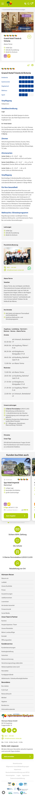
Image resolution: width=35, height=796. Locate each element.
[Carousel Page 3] (11, 522)
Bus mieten (5, 686)
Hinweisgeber (10, 775)
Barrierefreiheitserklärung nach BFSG (17, 772)
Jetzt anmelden (9, 756)
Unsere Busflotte (6, 586)
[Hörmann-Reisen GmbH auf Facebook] (3, 730)
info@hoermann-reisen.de (15, 270)
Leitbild (3, 582)
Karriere (4, 621)
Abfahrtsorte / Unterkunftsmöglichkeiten (14, 678)
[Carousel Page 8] (18, 522)
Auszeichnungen (6, 594)
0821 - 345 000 (11, 267)
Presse (3, 590)
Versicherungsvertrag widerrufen (12, 663)
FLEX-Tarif (4, 690)
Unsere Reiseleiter (7, 628)
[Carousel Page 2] (10, 522)
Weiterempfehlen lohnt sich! (10, 667)
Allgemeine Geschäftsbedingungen (17, 766)
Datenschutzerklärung (17, 778)
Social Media (5, 613)
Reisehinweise (17, 763)
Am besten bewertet (7, 605)
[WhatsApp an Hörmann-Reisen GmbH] (29, 268)
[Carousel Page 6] (15, 522)
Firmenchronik (6, 609)
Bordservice (5, 705)
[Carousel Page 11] (22, 522)
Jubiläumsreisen (6, 598)
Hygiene (4, 701)
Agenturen (25, 775)
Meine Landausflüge (8, 632)
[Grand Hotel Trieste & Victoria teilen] (28, 65)
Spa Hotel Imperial (11, 482)
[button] (3, 792)
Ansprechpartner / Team (9, 624)
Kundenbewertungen (8, 647)
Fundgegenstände (7, 675)
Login (18, 775)
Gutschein (4, 655)
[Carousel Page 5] (14, 522)
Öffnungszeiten (6, 640)
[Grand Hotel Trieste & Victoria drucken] (32, 65)
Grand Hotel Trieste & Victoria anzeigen (14, 9)
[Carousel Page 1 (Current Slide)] (8, 522)
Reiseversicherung (7, 659)
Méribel (3, 698)
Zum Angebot (10, 516)
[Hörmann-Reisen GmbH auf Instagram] (9, 730)
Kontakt (4, 636)
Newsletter (4, 671)
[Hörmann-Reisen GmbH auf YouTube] (14, 730)
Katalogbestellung (7, 651)
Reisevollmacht (6, 694)
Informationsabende (8, 709)
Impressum (17, 769)
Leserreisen (5, 601)
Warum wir (4, 578)
